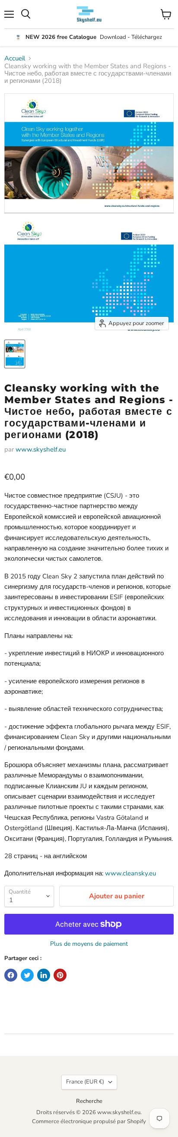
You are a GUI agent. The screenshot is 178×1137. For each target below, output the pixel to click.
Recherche (89, 1101)
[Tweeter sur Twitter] (27, 975)
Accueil (14, 58)
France (85, 1082)
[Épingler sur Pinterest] (60, 975)
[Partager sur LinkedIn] (43, 975)
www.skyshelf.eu (41, 449)
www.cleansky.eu (130, 873)
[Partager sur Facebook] (10, 975)
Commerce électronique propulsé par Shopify (89, 1121)
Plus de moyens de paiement (89, 944)
